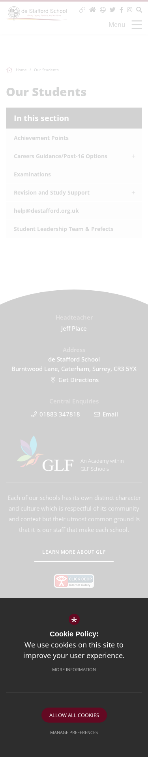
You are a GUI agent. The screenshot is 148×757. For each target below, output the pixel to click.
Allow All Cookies (74, 715)
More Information (74, 669)
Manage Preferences (74, 732)
